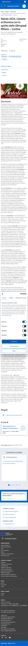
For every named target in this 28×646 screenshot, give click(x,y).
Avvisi (2, 586)
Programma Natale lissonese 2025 (14, 415)
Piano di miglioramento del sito (8, 630)
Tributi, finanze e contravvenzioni (9, 576)
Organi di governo (5, 545)
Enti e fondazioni (5, 550)
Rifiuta (14, 351)
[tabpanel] (14, 469)
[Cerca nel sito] (24, 6)
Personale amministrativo (7, 554)
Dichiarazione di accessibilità (8, 629)
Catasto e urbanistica (6, 567)
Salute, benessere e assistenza (8, 574)
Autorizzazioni (4, 566)
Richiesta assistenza (6, 620)
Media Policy (4, 643)
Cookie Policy (4, 625)
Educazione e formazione (7, 571)
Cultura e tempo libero (6, 569)
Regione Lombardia (6, 1)
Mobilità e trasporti (5, 573)
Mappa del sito (11, 643)
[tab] (9, 485)
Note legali (3, 627)
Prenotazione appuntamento (8, 617)
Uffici (2, 548)
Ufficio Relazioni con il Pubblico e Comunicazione (10, 427)
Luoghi (2, 593)
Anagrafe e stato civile (6, 564)
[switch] (24, 326)
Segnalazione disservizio (7, 618)
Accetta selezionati (14, 346)
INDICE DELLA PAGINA (6, 66)
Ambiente (3, 562)
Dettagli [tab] (11, 298)
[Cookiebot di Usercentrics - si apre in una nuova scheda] (20, 294)
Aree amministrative (6, 547)
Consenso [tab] (4, 298)
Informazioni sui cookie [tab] (21, 298)
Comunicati (3, 585)
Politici (2, 552)
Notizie (2, 583)
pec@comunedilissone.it (9, 610)
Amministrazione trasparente (8, 622)
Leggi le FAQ (4, 615)
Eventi (2, 595)
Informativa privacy (5, 624)
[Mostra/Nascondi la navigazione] (2, 6)
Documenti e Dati (5, 555)
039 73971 (12, 612)
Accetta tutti (14, 341)
